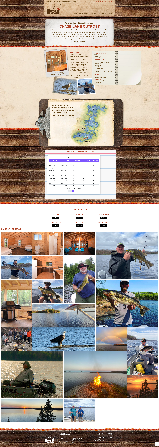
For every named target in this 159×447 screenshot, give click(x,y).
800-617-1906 (108, 2)
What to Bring (110, 434)
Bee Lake (101, 433)
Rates (104, 13)
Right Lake (101, 439)
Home (75, 13)
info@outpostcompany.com (77, 442)
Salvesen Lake (99, 435)
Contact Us (99, 2)
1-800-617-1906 (79, 438)
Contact (109, 13)
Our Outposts (83, 13)
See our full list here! (63, 116)
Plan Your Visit (95, 13)
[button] (83, 13)
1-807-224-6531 (78, 439)
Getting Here (110, 433)
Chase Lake (100, 434)
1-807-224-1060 (77, 440)
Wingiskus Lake (99, 440)
